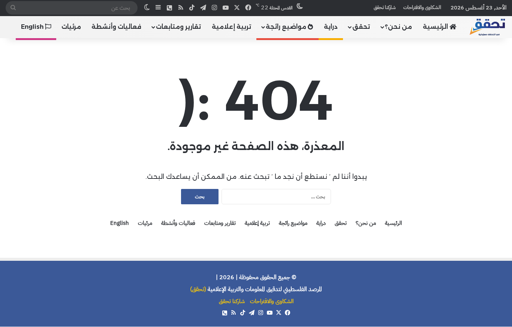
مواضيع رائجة (287, 26)
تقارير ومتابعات (178, 26)
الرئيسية (436, 26)
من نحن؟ (398, 26)
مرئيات (71, 26)
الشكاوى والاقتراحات (422, 7)
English (33, 26)
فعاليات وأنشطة (116, 26)
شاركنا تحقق (385, 7)
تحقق (361, 26)
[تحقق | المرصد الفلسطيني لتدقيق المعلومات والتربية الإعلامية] (487, 26)
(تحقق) (198, 289)
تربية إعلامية (231, 26)
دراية (331, 26)
